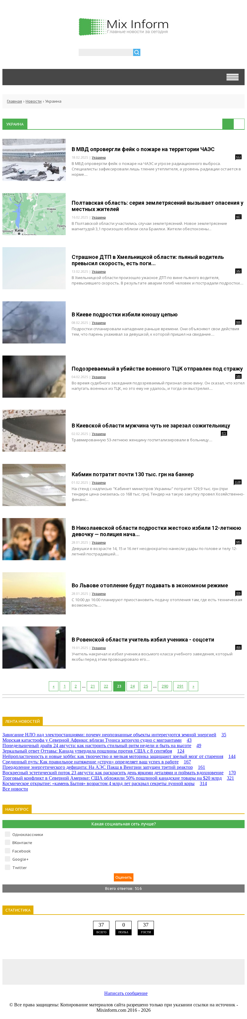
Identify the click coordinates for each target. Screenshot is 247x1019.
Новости (34, 101)
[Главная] (123, 33)
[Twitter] (123, 971)
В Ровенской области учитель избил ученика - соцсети (143, 639)
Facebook (21, 851)
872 (224, 433)
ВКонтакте (22, 842)
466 (238, 647)
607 (238, 216)
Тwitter (19, 867)
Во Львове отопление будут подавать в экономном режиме (150, 585)
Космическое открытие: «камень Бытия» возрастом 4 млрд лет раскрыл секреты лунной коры (104, 783)
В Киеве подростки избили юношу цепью (125, 314)
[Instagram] (172, 971)
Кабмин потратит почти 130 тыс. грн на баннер (133, 474)
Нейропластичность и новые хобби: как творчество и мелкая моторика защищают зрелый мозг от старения (119, 756)
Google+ (20, 859)
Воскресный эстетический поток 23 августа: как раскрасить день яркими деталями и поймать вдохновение (119, 772)
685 (238, 541)
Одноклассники (27, 834)
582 (238, 270)
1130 (238, 481)
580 (238, 376)
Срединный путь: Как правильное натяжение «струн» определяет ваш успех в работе (96, 761)
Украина (99, 157)
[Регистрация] (162, 53)
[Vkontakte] (27, 971)
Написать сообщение (126, 993)
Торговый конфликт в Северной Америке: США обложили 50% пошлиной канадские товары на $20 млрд (118, 778)
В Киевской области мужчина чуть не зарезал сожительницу (151, 425)
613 (238, 156)
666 (238, 322)
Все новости (15, 788)
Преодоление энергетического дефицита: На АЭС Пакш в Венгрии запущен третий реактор (103, 767)
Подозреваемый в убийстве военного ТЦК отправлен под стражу (157, 368)
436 (238, 593)
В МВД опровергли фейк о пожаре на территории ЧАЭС (143, 149)
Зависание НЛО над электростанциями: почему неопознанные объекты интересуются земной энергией (114, 734)
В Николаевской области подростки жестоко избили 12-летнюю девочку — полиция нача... (156, 531)
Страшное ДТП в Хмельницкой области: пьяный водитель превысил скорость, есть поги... (148, 260)
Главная (14, 101)
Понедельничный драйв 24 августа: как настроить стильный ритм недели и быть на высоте (101, 745)
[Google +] (220, 971)
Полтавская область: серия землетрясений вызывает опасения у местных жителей (157, 206)
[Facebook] (75, 971)
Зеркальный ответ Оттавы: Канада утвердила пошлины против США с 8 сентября (93, 750)
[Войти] (148, 53)
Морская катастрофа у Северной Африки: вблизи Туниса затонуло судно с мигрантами (97, 740)
